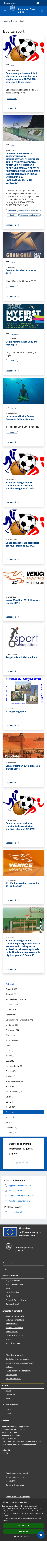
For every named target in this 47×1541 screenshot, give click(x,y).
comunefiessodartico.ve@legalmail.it (20, 1444)
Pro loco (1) (10, 1076)
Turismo (9, 1339)
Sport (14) (10, 1112)
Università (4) (11, 1127)
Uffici (8, 1288)
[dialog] (23, 1520)
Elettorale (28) (12, 1024)
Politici (8, 1296)
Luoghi (8, 1409)
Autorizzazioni (11, 1374)
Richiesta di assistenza (15, 1484)
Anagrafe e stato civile (15, 1315)
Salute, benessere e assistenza (18, 1370)
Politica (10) (11, 1071)
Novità (14, 21)
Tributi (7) (10, 1117)
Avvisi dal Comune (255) (16, 999)
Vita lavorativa (11, 1323)
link (10, 1521)
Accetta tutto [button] (23, 1526)
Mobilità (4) (10, 1055)
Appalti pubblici (12, 1331)
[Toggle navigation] (4, 10)
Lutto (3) (9, 1050)
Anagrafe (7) (11, 994)
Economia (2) (11, 1014)
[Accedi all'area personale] (37, 3)
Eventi (8, 1413)
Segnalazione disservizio (15, 1477)
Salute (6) (10, 1086)
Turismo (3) (10, 1122)
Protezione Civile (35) (14, 1081)
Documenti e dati (13, 1303)
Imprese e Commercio (14, 1327)
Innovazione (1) (12, 1040)
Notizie (13, 263)
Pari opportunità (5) (14, 1065)
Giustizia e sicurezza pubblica (17, 1359)
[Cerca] (41, 10)
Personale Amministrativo (16, 1300)
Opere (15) (10, 1060)
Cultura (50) (11, 1009)
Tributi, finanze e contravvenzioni (19, 1362)
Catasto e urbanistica (14, 1335)
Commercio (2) (12, 1004)
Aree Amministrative (14, 1284)
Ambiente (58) (11, 989)
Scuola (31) (10, 1096)
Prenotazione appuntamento (17, 1473)
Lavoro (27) (10, 1045)
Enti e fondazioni (12, 1292)
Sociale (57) (10, 1107)
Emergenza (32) (12, 1030)
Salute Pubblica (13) (14, 1091)
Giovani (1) (10, 1035)
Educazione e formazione (16, 1355)
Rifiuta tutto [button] (23, 1531)
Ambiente (9, 1366)
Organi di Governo (13, 1280)
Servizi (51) (10, 1101)
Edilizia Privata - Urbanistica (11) (19, 1019)
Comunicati (15, 334)
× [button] (44, 1501)
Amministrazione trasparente (18, 1496)
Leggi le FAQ (11, 1480)
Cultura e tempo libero (15, 1319)
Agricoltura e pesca (13, 1378)
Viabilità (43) (11, 1132)
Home (5, 21)
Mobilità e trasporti (13, 1343)
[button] (23, 1536)
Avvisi (13, 65)
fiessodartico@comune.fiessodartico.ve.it (24, 1441)
